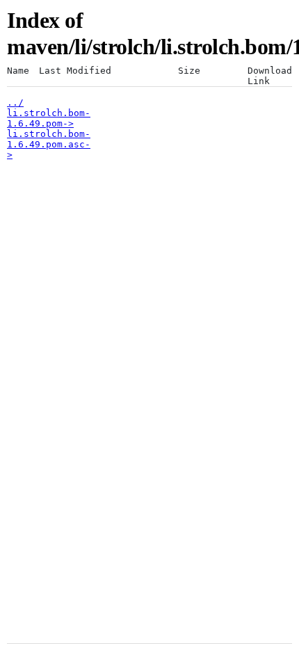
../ (15, 102)
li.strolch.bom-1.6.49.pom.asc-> (48, 144)
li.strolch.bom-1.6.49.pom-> (48, 118)
